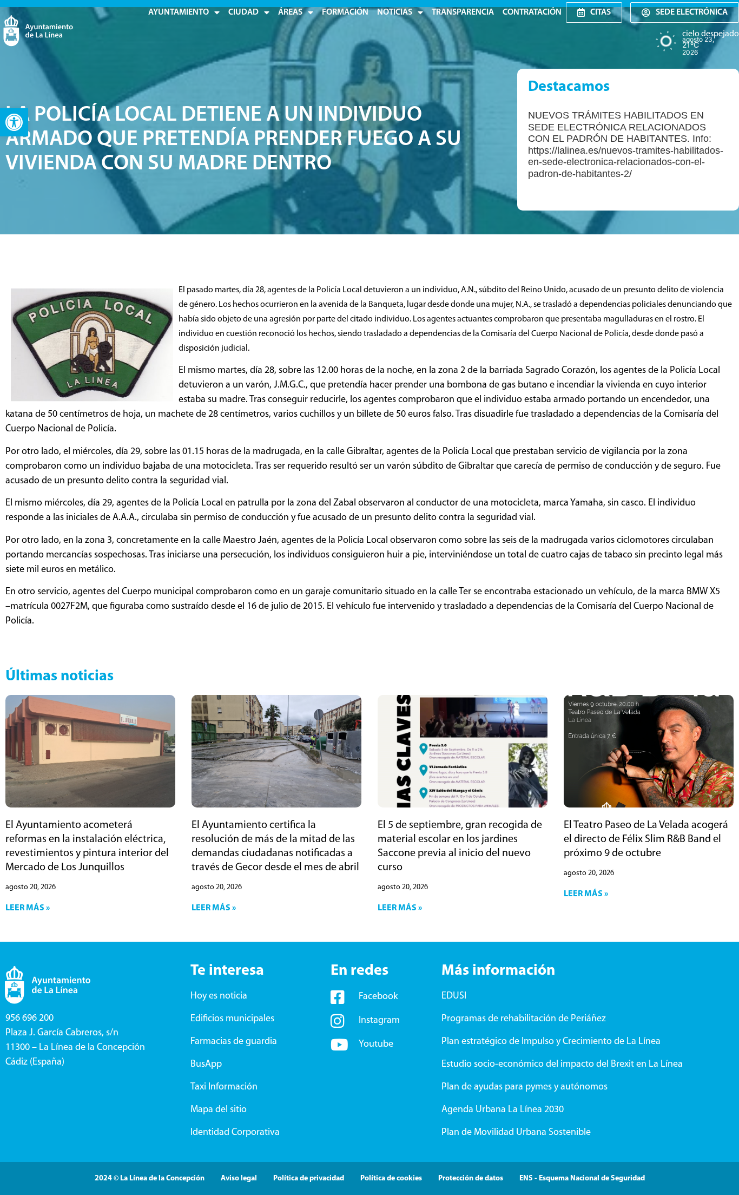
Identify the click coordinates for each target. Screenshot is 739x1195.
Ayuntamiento (178, 12)
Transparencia (463, 12)
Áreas (290, 12)
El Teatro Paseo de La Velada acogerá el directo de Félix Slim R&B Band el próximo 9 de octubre (646, 839)
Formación (345, 12)
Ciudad (243, 12)
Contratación (532, 12)
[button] (14, 122)
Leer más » (27, 908)
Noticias (394, 12)
